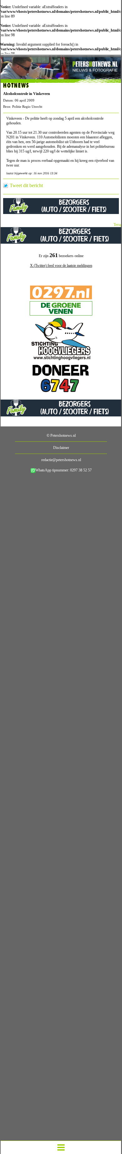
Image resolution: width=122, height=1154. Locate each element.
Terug (118, 224)
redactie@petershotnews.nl (61, 460)
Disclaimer (61, 447)
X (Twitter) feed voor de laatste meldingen (61, 265)
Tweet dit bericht (26, 185)
